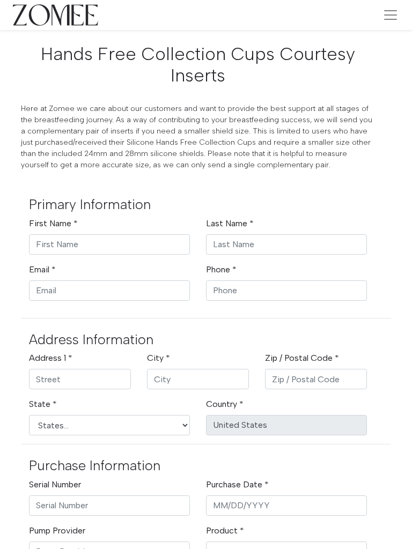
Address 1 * (50, 358)
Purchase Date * (237, 484)
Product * (225, 530)
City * (158, 358)
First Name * (53, 223)
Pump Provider (57, 530)
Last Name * (230, 223)
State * (43, 404)
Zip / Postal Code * (302, 358)
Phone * (221, 269)
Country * (225, 404)
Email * (42, 269)
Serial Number (55, 484)
